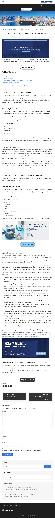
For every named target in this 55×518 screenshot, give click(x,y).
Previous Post (13, 396)
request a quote (38, 370)
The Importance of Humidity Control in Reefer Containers (21, 489)
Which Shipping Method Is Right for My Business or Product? (19, 80)
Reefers (15, 390)
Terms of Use (17, 505)
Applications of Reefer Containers (12, 84)
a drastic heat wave (32, 332)
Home (4, 29)
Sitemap (33, 515)
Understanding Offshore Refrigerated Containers (19, 494)
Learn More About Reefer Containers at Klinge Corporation (18, 85)
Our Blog (10, 29)
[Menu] (3, 1)
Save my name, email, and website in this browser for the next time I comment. (22, 450)
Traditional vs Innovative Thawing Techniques (18, 492)
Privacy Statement (7, 505)
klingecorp (18, 36)
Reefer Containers (8, 78)
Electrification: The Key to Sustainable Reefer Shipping (20, 487)
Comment (5, 411)
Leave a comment (21, 390)
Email (4, 436)
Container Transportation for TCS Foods (16, 496)
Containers (10, 390)
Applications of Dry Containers (11, 82)
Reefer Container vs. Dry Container (12, 75)
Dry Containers (7, 76)
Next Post (40, 397)
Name (4, 430)
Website (4, 442)
